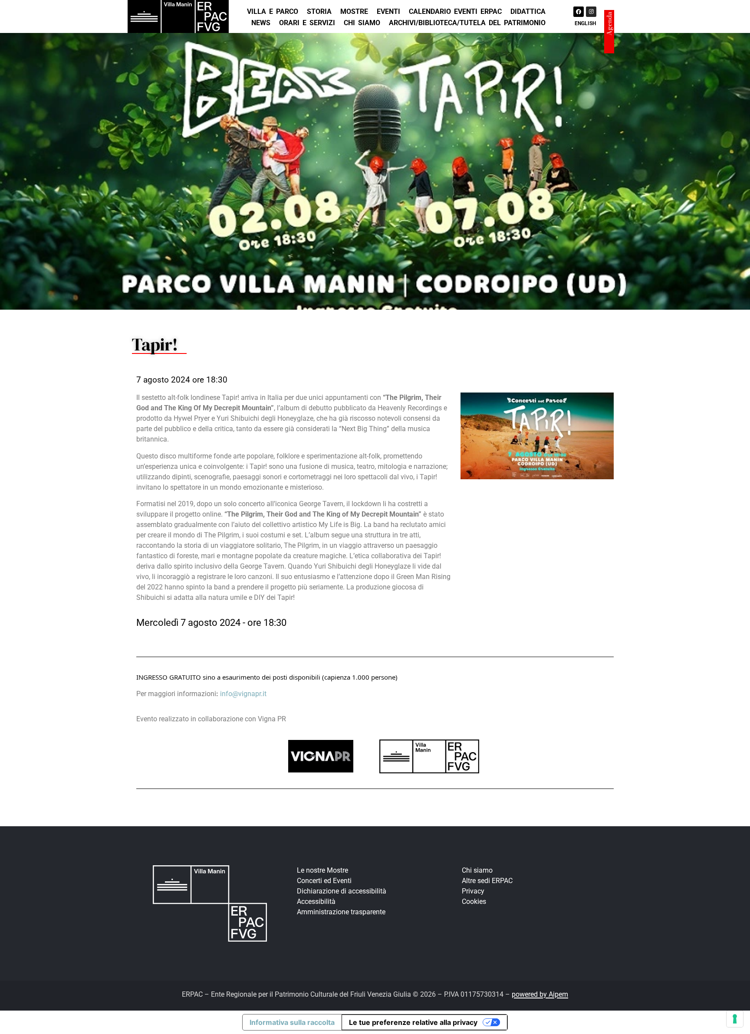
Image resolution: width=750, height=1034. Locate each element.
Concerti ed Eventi (324, 881)
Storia (319, 11)
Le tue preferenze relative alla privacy (413, 1022)
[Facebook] (578, 12)
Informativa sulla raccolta (292, 1022)
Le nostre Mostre (322, 870)
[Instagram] (591, 12)
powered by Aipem (540, 994)
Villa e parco (272, 11)
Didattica (528, 11)
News (260, 23)
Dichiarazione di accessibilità (341, 891)
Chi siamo (362, 23)
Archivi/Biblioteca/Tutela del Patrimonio (467, 23)
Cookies (474, 901)
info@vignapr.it (243, 694)
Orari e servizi (307, 23)
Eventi (388, 11)
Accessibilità (316, 901)
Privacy (473, 891)
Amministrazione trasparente (341, 912)
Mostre (354, 11)
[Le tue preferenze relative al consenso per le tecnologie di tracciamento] (735, 1019)
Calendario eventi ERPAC (455, 11)
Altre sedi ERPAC (487, 881)
